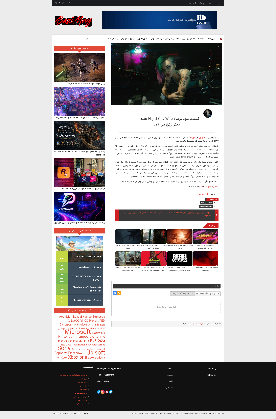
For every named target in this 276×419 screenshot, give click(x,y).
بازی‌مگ (192, 137)
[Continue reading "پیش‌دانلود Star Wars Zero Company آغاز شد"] (79, 67)
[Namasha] (107, 392)
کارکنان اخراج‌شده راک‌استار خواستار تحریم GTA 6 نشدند (83, 188)
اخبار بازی (202, 137)
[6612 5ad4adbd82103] (207, 113)
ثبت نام (65, 2)
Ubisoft (95, 353)
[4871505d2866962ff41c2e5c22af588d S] (179, 237)
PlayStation (65, 341)
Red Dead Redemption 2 (74, 345)
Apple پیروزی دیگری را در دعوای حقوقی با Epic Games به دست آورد (190, 214)
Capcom (76, 320)
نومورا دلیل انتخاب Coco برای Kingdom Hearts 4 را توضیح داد (80, 117)
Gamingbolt (203, 194)
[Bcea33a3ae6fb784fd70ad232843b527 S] (128, 237)
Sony (64, 348)
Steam (81, 353)
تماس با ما (218, 3)
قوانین (170, 381)
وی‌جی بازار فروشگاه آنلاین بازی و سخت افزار (73, 375)
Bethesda (98, 317)
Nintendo (65, 336)
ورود (57, 2)
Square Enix (65, 353)
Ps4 (93, 341)
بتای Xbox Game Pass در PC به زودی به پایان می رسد (141, 213)
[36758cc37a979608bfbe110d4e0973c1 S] (179, 259)
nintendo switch (87, 337)
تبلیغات (170, 368)
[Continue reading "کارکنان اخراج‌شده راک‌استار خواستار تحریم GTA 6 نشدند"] (79, 172)
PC (103, 337)
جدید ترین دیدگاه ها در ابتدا (182, 293)
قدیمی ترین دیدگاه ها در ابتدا (207, 293)
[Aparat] (115, 392)
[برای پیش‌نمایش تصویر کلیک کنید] (166, 74)
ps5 (101, 340)
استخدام (170, 375)
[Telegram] (98, 392)
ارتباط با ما (212, 368)
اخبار (201, 186)
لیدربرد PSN (211, 375)
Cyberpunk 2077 (206, 206)
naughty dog (98, 333)
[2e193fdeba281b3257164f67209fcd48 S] (205, 237)
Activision (66, 317)
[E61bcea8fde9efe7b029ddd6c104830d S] (154, 259)
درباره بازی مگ (205, 3)
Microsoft (78, 332)
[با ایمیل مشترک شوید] (115, 293)
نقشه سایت (168, 387)
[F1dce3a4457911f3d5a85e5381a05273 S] (154, 237)
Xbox (64, 358)
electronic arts (90, 325)
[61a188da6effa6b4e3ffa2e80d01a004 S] (205, 259)
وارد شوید (199, 324)
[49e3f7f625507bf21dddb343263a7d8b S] (128, 259)
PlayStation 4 (81, 341)
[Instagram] (103, 392)
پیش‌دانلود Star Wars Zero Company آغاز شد (86, 83)
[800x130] (159, 20)
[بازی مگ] (73, 21)
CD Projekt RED (206, 203)
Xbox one (78, 357)
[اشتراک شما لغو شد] (119, 293)
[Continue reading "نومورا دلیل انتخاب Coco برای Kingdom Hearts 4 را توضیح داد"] (79, 101)
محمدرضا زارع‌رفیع (185, 112)
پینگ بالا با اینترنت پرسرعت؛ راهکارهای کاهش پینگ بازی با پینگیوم (79, 222)
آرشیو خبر (192, 3)
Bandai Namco (82, 317)
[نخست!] (220, 39)
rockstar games (96, 345)
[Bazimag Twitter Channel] (111, 392)
